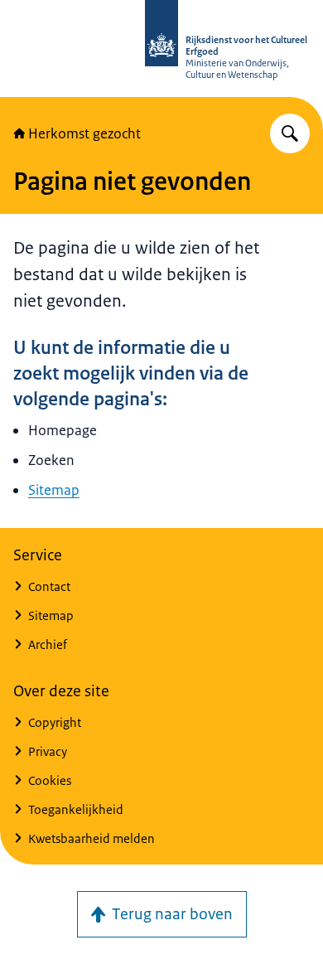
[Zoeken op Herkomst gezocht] (290, 133)
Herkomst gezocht (84, 133)
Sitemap (54, 490)
